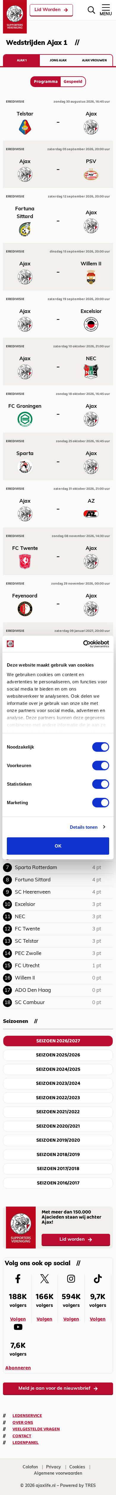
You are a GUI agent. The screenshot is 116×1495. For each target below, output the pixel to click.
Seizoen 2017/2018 (58, 1169)
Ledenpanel (25, 1442)
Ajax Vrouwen (94, 60)
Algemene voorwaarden (58, 1473)
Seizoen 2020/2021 (58, 1126)
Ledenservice (27, 1415)
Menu (106, 14)
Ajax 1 (22, 60)
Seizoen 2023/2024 (58, 1083)
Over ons (22, 1422)
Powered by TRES (78, 1486)
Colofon (30, 1467)
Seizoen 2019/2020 (58, 1140)
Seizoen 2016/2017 (58, 1183)
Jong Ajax (58, 60)
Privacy (53, 1467)
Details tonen (84, 826)
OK (58, 845)
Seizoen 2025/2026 (58, 1055)
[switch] (100, 765)
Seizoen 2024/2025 (58, 1069)
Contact (21, 1436)
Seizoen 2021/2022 (58, 1112)
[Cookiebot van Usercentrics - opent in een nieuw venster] (83, 644)
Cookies (77, 1467)
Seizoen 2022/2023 (58, 1098)
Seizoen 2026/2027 (58, 1041)
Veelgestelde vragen (36, 1429)
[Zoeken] (91, 10)
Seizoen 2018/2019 (58, 1155)
